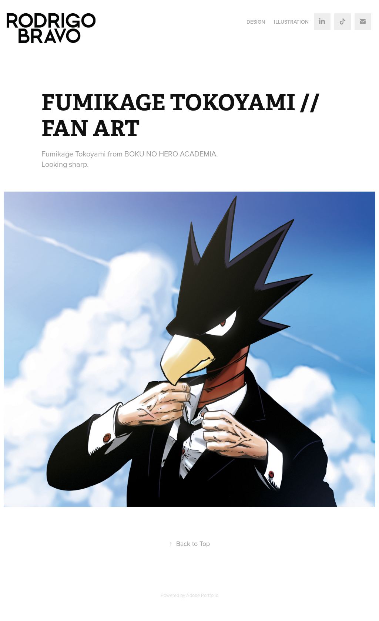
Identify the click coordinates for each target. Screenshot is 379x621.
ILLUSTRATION (291, 22)
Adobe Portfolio (202, 595)
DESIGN (255, 22)
